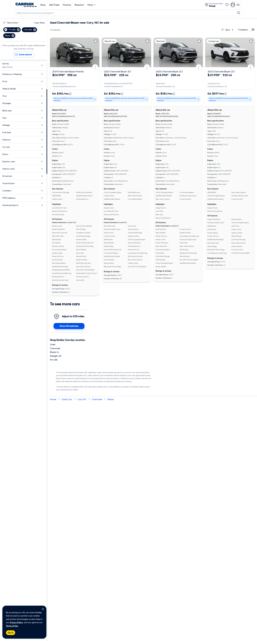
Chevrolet (97, 399)
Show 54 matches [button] (69, 325)
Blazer (111, 399)
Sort (227, 29)
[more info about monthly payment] (70, 93)
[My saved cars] (227, 5)
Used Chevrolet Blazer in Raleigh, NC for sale (56, 352)
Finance (67, 5)
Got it (10, 632)
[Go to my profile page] (236, 5)
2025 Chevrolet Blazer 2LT (169, 71)
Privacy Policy (16, 622)
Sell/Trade (54, 5)
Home (53, 399)
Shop (43, 5)
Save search (25, 54)
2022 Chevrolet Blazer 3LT (117, 71)
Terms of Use (12, 626)
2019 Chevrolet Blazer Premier (68, 71)
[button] (12, 29)
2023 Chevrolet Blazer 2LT (221, 71)
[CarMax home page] (26, 5)
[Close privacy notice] (43, 609)
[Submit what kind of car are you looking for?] (238, 13)
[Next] (96, 52)
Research (79, 5)
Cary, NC (82, 399)
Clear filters (39, 22)
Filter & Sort (12, 22)
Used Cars (67, 399)
